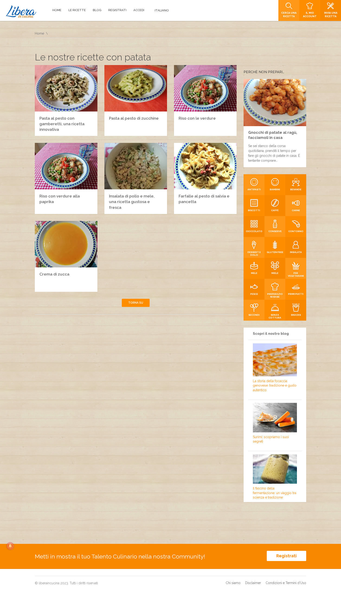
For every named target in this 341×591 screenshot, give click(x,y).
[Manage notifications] (10, 546)
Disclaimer (253, 583)
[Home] (21, 11)
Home (39, 33)
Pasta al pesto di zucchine (134, 118)
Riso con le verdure (197, 118)
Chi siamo (233, 583)
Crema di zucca (54, 274)
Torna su (135, 302)
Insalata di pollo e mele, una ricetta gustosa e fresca (131, 202)
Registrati (286, 555)
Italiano (162, 10)
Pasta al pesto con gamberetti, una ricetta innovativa (61, 124)
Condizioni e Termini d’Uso (286, 583)
